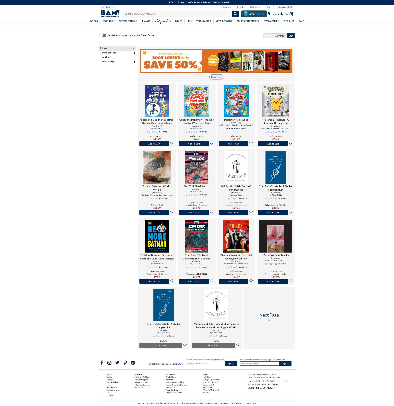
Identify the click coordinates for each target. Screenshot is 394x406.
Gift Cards (255, 7)
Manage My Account (211, 379)
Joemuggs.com (211, 403)
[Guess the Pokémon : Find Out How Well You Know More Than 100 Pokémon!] (196, 101)
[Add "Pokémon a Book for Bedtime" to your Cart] (156, 143)
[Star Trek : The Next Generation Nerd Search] (196, 236)
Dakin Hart (163, 195)
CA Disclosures (237, 403)
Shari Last (236, 125)
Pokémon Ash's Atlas (236, 119)
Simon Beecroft (246, 125)
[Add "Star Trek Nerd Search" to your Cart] (196, 212)
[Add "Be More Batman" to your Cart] (156, 281)
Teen (109, 385)
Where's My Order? (211, 390)
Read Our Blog (172, 390)
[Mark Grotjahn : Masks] (275, 236)
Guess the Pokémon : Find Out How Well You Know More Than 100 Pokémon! (196, 121)
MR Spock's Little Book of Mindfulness (236, 188)
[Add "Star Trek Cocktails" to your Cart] (275, 212)
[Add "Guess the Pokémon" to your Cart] (196, 143)
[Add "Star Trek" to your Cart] (196, 281)
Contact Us (170, 387)
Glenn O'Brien (272, 260)
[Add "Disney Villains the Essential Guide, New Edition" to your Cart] (236, 281)
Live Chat (178, 363)
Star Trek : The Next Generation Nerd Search (196, 256)
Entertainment (113, 390)
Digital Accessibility (174, 392)
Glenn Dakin (158, 128)
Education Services (142, 385)
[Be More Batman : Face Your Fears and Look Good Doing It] (157, 236)
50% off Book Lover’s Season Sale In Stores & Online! (198, 2)
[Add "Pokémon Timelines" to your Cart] (275, 143)
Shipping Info (208, 387)
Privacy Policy (250, 403)
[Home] (109, 13)
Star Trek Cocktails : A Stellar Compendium (275, 188)
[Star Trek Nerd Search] (196, 167)
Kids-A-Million (112, 382)
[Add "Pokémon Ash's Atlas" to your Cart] (236, 143)
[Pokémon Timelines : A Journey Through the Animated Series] (275, 101)
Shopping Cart (208, 385)
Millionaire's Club (285, 7)
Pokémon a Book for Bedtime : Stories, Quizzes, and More (156, 121)
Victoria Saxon (242, 264)
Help (268, 7)
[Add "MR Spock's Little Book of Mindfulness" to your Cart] (236, 212)
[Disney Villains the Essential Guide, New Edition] (236, 236)
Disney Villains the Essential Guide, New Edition (236, 256)
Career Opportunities (175, 382)
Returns (206, 392)
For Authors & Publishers (176, 385)
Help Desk (207, 377)
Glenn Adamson (151, 195)
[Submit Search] (235, 14)
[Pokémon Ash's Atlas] (236, 101)
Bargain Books (112, 387)
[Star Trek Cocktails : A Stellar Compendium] (276, 167)
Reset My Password (211, 382)
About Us (170, 379)
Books (109, 377)
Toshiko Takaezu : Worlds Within (157, 188)
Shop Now (216, 76)
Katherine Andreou (271, 128)
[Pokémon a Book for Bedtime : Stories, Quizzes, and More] (157, 101)
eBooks (110, 379)
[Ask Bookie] (254, 13)
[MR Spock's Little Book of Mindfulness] (236, 167)
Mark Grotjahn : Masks (276, 254)
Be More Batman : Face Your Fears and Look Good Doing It (157, 256)
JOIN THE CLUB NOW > (261, 387)
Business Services (142, 382)
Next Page (269, 317)
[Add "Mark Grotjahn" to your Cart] (275, 281)
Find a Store (171, 377)
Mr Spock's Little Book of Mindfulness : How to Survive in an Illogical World (216, 325)
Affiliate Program (142, 379)
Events (240, 7)
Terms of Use (224, 403)
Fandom (110, 395)
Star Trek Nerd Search (196, 186)
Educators (226, 7)
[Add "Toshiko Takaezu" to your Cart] (156, 212)
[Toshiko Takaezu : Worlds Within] (157, 167)
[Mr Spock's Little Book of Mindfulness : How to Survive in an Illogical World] (216, 305)
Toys (108, 392)
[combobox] (182, 14)
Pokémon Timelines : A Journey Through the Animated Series (276, 121)
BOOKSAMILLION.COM (193, 403)
